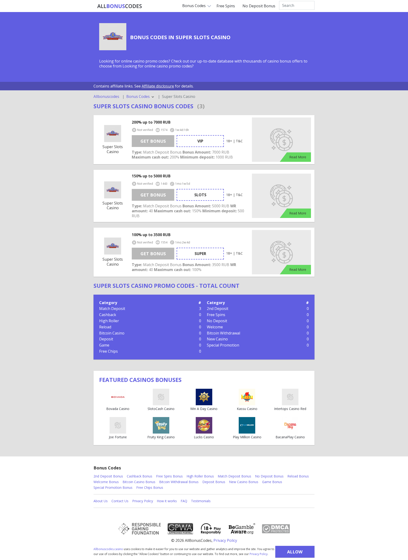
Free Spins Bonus (169, 476)
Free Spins (226, 5)
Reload (105, 327)
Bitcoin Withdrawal (223, 333)
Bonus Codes (194, 5)
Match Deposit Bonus (234, 476)
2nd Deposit (217, 308)
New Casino (217, 339)
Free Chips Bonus (149, 487)
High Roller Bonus (200, 476)
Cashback (107, 314)
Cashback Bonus (139, 476)
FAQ (184, 501)
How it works (167, 501)
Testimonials (201, 501)
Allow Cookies (294, 553)
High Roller (109, 320)
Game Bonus (272, 482)
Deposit (106, 339)
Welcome (215, 327)
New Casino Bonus (243, 482)
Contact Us (119, 501)
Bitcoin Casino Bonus (139, 482)
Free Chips (108, 351)
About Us (101, 501)
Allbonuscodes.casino (108, 549)
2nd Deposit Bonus (108, 476)
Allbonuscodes (106, 96)
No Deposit (217, 320)
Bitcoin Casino (111, 333)
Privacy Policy (259, 554)
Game (104, 345)
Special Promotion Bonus (113, 487)
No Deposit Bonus (258, 5)
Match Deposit (112, 308)
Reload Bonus (298, 476)
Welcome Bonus (106, 482)
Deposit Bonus (213, 482)
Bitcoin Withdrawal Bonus (179, 482)
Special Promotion (223, 345)
